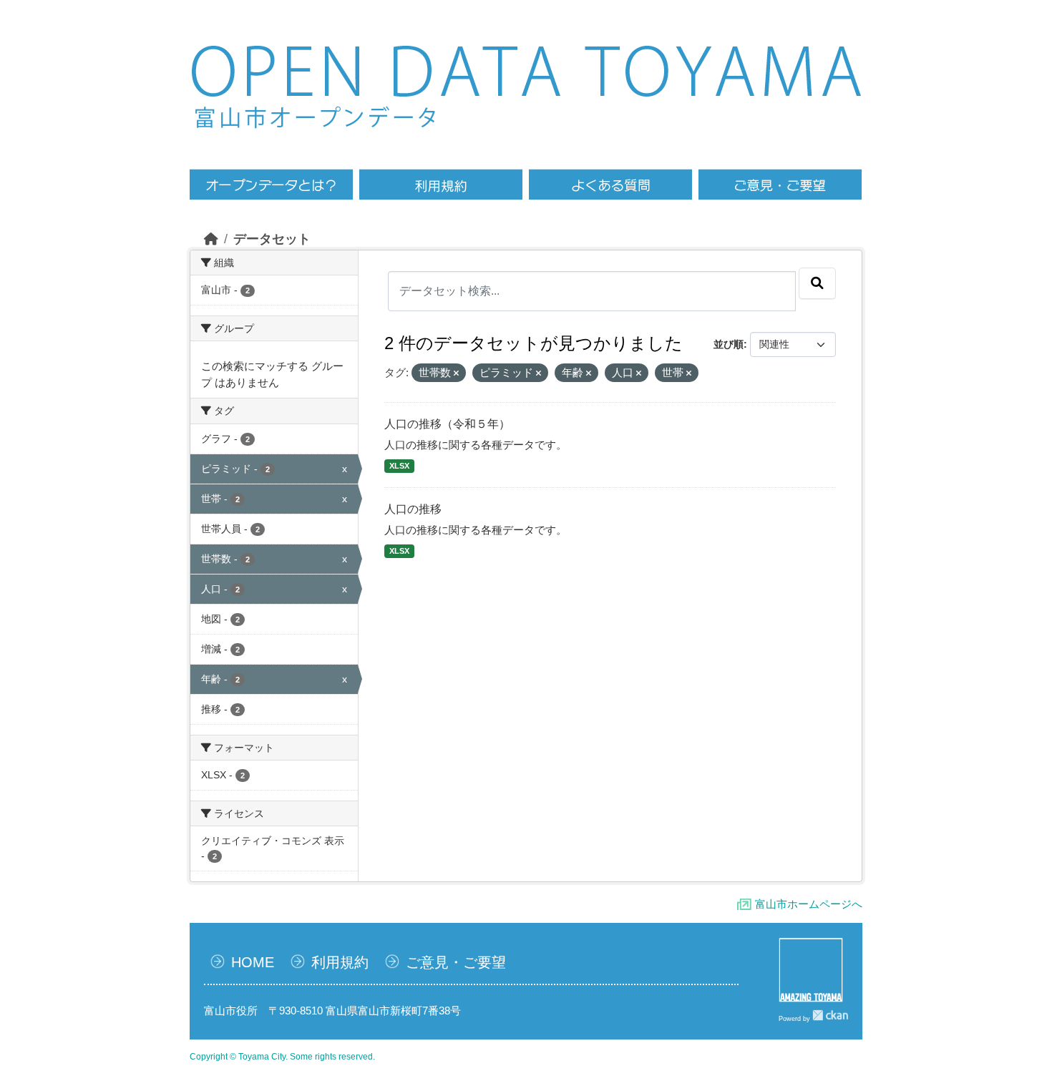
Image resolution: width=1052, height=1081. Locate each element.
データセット (272, 239)
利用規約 (340, 962)
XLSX (399, 465)
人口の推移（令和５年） (447, 424)
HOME (252, 962)
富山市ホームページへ (808, 904)
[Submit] (817, 283)
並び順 (728, 344)
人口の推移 (413, 509)
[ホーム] (211, 239)
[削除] (456, 373)
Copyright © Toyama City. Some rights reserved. (282, 1057)
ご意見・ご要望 (456, 962)
